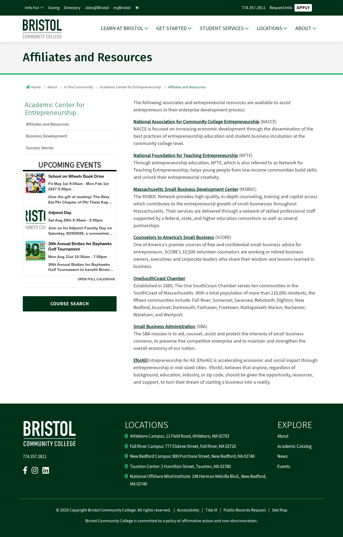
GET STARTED (171, 28)
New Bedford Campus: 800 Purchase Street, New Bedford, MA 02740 (192, 456)
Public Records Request (244, 510)
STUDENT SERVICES (222, 28)
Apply (303, 8)
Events (283, 467)
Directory (72, 7)
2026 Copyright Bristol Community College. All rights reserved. (115, 510)
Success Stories (40, 148)
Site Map (279, 510)
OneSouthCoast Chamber (159, 278)
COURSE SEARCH (69, 303)
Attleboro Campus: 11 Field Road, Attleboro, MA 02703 (179, 436)
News (282, 456)
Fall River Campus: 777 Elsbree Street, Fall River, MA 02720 (183, 446)
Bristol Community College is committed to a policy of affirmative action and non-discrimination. (171, 521)
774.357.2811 (253, 7)
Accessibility (188, 510)
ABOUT (303, 28)
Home (36, 87)
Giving (53, 7)
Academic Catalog (294, 446)
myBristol (122, 7)
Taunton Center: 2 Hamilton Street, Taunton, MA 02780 (180, 467)
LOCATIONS (269, 28)
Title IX (211, 510)
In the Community (78, 87)
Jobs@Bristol (97, 7)
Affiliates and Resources (47, 124)
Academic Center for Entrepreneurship (130, 87)
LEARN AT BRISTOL (122, 28)
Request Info (281, 7)
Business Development (46, 136)
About (52, 87)
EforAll (140, 360)
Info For (32, 7)
